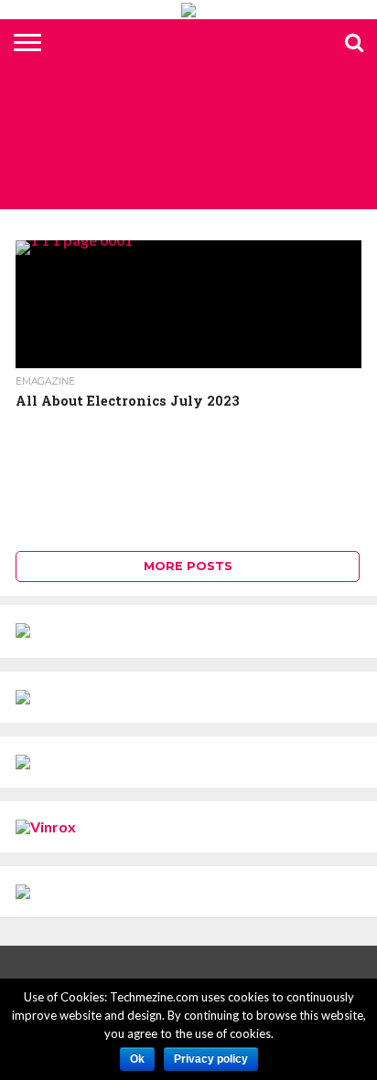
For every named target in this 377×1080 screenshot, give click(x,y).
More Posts (188, 566)
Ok (137, 1059)
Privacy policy (211, 1059)
